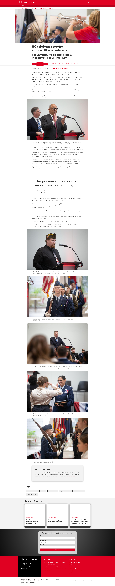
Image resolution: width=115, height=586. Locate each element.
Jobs (70, 564)
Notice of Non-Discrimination (40, 581)
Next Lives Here (53, 491)
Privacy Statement (84, 581)
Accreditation (33, 582)
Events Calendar (74, 574)
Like (66, 68)
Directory (72, 572)
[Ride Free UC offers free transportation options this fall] (34, 510)
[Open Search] (89, 2)
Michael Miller (56, 63)
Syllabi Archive (65, 581)
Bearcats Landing (61, 568)
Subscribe (57, 549)
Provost (43, 491)
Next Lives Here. (70, 476)
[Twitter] (26, 559)
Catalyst (46, 568)
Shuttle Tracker (60, 562)
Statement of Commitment (54, 581)
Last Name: (43, 544)
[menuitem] (21, 8)
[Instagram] (29, 559)
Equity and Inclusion (65, 491)
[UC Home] (27, 2)
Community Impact (74, 568)
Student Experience (32, 491)
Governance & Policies (75, 570)
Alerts (21, 581)
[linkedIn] (36, 559)
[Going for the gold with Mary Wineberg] (57, 510)
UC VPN (58, 566)
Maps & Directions (74, 562)
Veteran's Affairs (32, 494)
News (70, 566)
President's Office (78, 491)
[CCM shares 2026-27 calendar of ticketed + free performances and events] (80, 510)
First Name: (43, 540)
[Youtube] (33, 559)
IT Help (58, 564)
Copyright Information (24, 582)
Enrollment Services (49, 564)
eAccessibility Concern (74, 581)
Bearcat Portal (48, 570)
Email (45, 566)
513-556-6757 (75, 63)
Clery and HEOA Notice (28, 581)
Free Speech (91, 581)
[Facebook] (23, 559)
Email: (41, 535)
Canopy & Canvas (48, 562)
